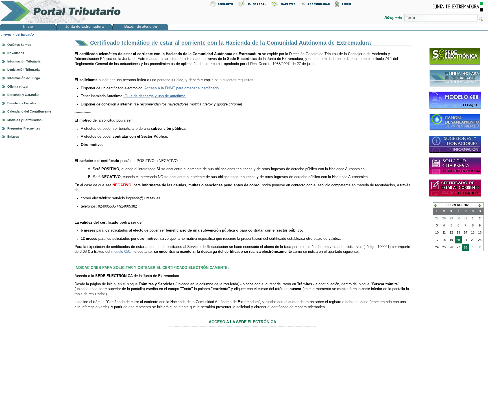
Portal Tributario (60, 11)
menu (6, 34)
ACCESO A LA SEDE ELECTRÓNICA (242, 322)
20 (457, 240)
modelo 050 (120, 251)
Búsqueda (393, 18)
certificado (25, 34)
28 (464, 248)
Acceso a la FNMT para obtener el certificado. (182, 88)
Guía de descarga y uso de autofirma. (154, 96)
